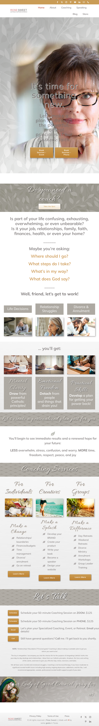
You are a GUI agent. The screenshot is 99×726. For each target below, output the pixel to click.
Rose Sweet (51, 720)
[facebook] (57, 2)
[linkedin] (79, 2)
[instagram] (66, 2)
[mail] (84, 2)
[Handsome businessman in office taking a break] (18, 318)
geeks (48, 723)
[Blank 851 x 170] (18, 10)
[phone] (88, 2)
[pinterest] (71, 2)
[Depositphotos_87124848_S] (81, 318)
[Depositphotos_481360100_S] (49, 318)
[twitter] (62, 2)
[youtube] (75, 2)
